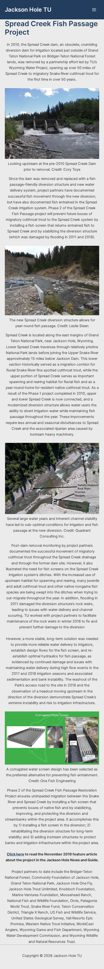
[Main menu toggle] (94, 10)
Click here (15, 854)
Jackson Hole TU (28, 9)
